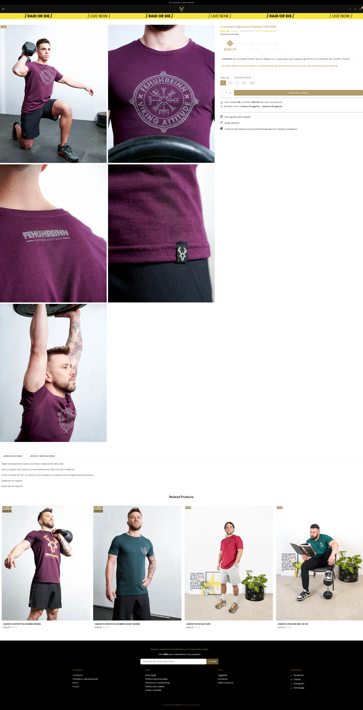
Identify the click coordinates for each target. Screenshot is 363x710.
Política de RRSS (153, 690)
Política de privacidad (156, 679)
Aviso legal (150, 675)
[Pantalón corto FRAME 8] (253, 563)
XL (244, 83)
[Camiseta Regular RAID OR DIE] (70, 563)
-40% (3, 27)
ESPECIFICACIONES (13, 456)
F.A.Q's (76, 686)
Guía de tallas (244, 77)
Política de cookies (154, 686)
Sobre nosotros (225, 682)
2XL (252, 83)
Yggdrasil (222, 675)
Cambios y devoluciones (85, 679)
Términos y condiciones (157, 682)
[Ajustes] (355, 9)
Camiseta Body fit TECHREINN (134, 624)
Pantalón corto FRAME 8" (224, 624)
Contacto (78, 675)
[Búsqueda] (350, 9)
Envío (75, 682)
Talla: (235, 77)
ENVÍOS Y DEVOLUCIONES (42, 456)
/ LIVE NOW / (83, 16)
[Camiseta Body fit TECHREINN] (161, 563)
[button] (360, 9)
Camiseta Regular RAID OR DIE (42, 624)
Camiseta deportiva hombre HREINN (320, 624)
